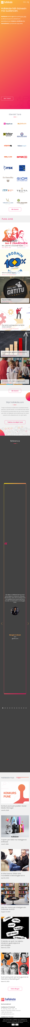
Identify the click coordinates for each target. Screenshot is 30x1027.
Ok (13, 1024)
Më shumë (15, 209)
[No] (28, 1022)
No (16, 1024)
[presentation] (1, 624)
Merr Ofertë (7, 98)
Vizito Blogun (15, 989)
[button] (2, 708)
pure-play (23, 16)
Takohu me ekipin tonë (15, 422)
